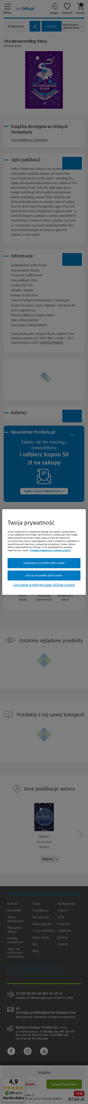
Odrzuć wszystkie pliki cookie (43, 575)
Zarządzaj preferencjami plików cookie (44, 585)
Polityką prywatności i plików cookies (50, 550)
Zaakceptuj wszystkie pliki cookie (44, 563)
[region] (44, 552)
